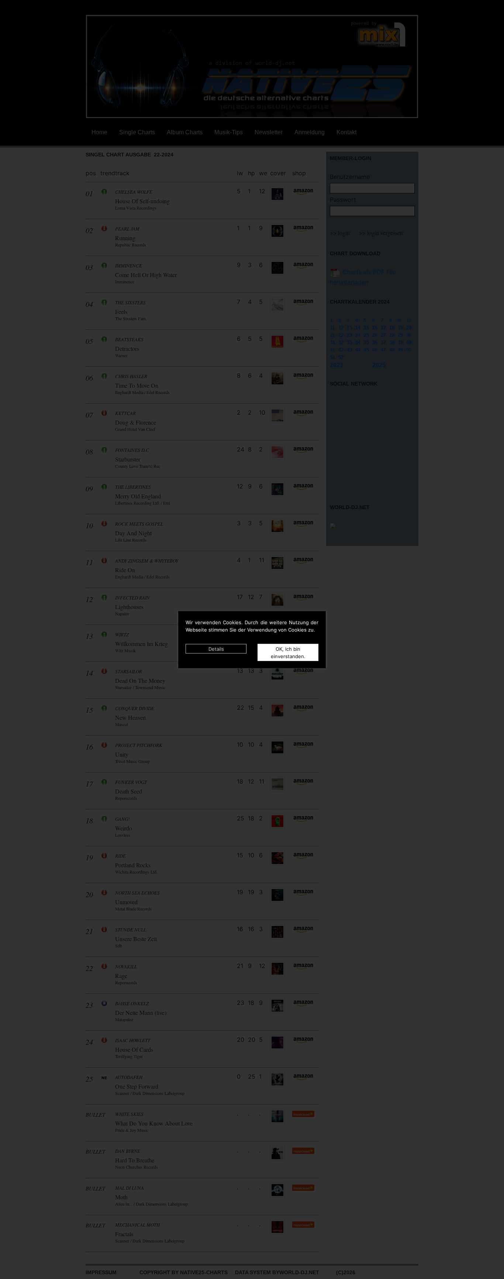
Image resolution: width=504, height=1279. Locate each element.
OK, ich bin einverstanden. (288, 652)
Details (216, 648)
